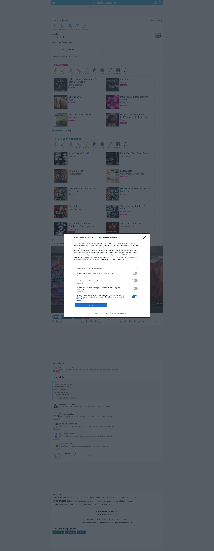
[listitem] (107, 268)
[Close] (145, 238)
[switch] (135, 273)
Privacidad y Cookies (119, 313)
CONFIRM (91, 305)
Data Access (104, 313)
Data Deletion (92, 313)
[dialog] (107, 275)
